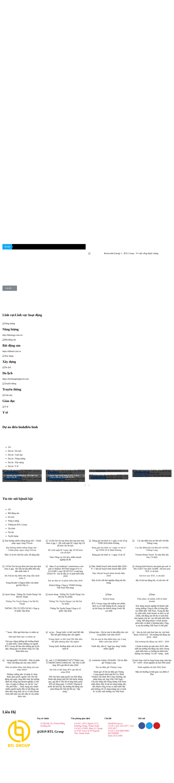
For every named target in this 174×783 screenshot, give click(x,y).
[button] (9, 288)
